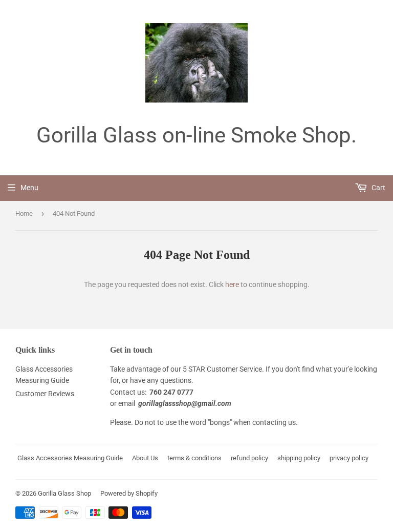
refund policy (249, 458)
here (232, 284)
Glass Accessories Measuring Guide (70, 458)
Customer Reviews (44, 394)
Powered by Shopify (129, 493)
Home (24, 213)
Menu (29, 187)
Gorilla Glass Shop (64, 493)
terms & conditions (194, 458)
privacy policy (349, 458)
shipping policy (298, 458)
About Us (145, 458)
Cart (377, 187)
